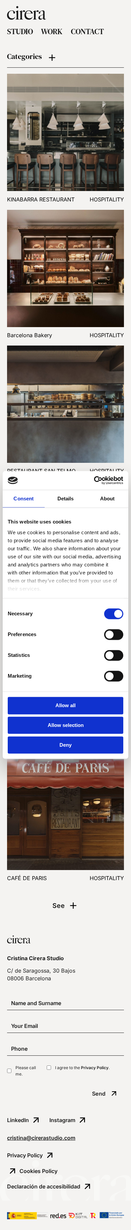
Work (51, 32)
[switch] (113, 634)
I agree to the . (82, 1067)
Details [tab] (65, 498)
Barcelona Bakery (29, 335)
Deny (65, 745)
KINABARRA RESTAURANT (41, 199)
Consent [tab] (23, 498)
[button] (65, 58)
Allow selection (66, 725)
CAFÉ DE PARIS (27, 878)
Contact (87, 32)
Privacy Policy (94, 1067)
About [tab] (107, 498)
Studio (20, 32)
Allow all (65, 706)
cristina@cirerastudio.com (41, 1137)
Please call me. (25, 1071)
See (58, 906)
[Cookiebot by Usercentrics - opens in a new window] (94, 480)
